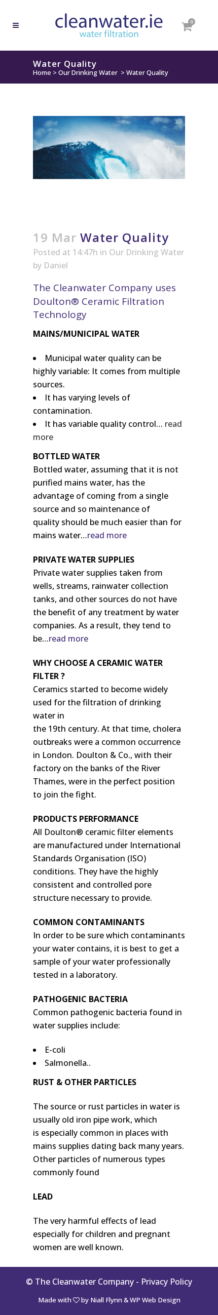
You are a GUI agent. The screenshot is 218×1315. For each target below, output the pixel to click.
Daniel (56, 265)
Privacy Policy (166, 1281)
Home (42, 72)
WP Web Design (155, 1299)
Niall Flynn (106, 1299)
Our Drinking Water (88, 72)
